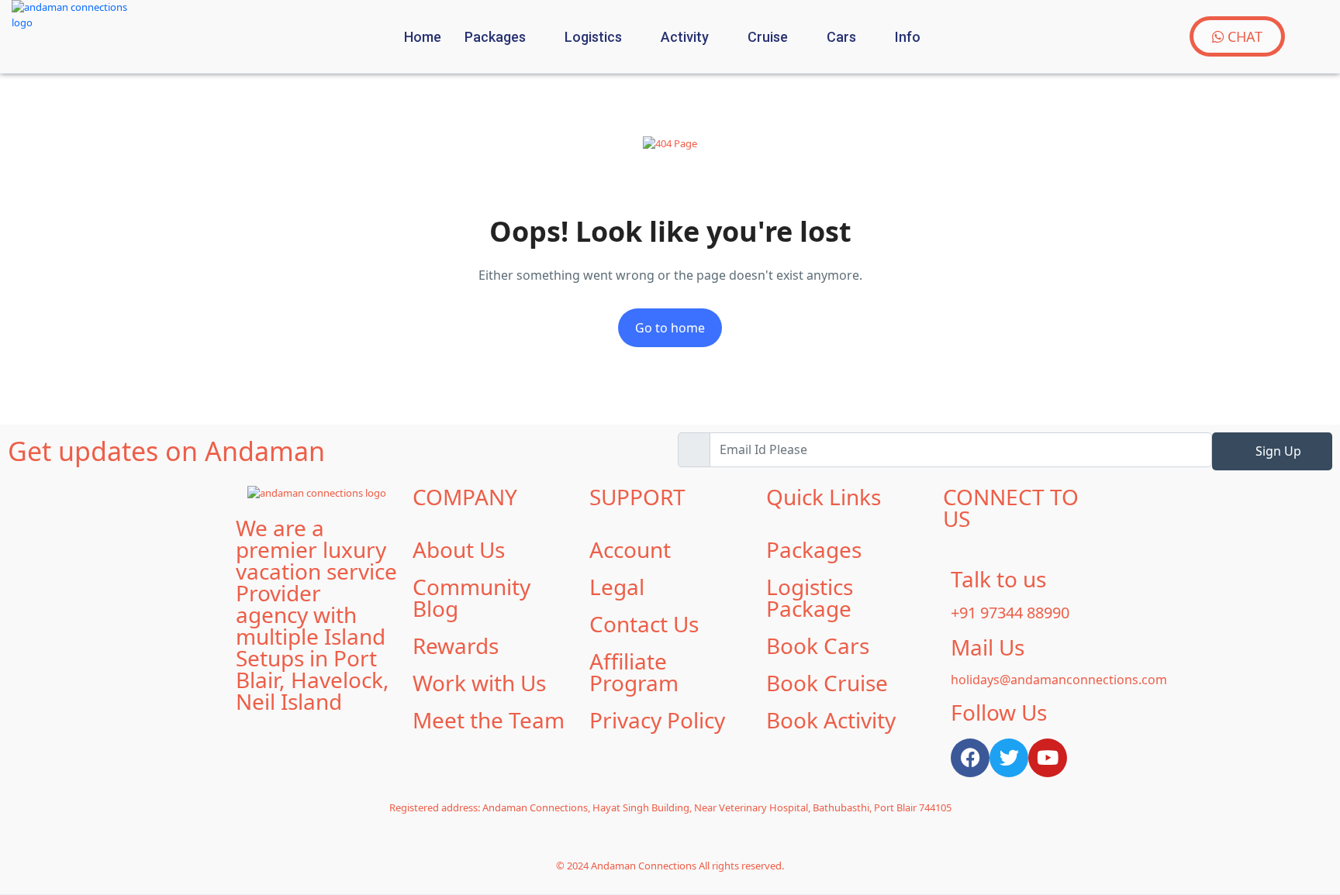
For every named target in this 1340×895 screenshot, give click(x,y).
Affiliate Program (634, 671)
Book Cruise (827, 682)
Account (630, 549)
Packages (495, 37)
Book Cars (817, 645)
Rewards (456, 645)
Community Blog (471, 597)
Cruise (768, 37)
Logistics (593, 37)
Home (422, 37)
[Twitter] (1008, 757)
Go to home (670, 327)
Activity (685, 37)
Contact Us (644, 624)
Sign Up (1276, 451)
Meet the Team (489, 720)
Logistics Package (809, 597)
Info (907, 37)
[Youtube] (1047, 757)
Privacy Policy (657, 720)
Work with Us (479, 682)
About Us (459, 549)
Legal (616, 586)
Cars (841, 37)
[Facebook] (970, 757)
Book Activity (831, 720)
